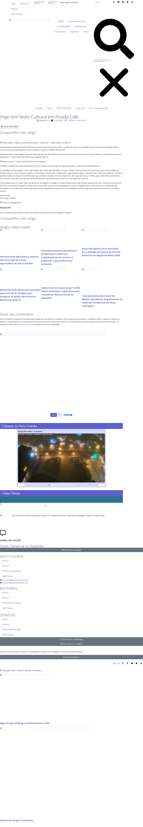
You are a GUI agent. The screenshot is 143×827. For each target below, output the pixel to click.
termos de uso (26, 324)
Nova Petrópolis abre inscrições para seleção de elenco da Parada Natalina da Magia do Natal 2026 (101, 252)
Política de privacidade (11, 571)
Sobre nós (24, 3)
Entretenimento (63, 26)
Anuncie (14, 9)
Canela (50, 108)
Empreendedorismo (77, 21)
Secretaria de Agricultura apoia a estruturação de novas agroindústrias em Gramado (19, 260)
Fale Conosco (16, 14)
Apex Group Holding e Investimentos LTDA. (25, 723)
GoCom (5, 560)
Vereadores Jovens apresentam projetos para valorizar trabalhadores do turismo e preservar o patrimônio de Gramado (59, 257)
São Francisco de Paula (98, 108)
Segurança (74, 31)
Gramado (38, 108)
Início (13, 3)
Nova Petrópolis (64, 108)
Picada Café (80, 108)
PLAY (54, 415)
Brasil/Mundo (80, 26)
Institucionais (59, 31)
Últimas (61, 21)
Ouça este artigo (11, 126)
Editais (86, 31)
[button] (114, 39)
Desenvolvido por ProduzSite (16, 820)
